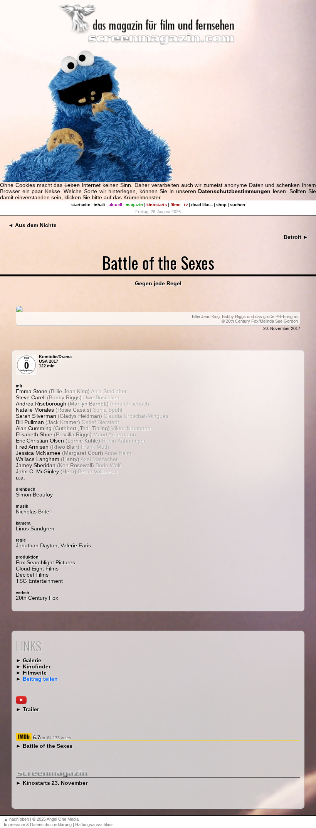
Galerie (32, 660)
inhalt (99, 204)
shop (221, 204)
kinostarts (156, 204)
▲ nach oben (16, 819)
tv (186, 204)
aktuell (115, 204)
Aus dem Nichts (36, 225)
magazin (134, 204)
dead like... (202, 204)
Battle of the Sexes (47, 746)
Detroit (292, 237)
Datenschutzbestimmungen (234, 191)
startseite (80, 204)
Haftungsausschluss (94, 824)
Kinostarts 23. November (55, 783)
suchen (237, 204)
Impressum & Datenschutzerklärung (38, 824)
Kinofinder (36, 666)
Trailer (31, 709)
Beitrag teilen (40, 679)
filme (175, 204)
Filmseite (35, 673)
